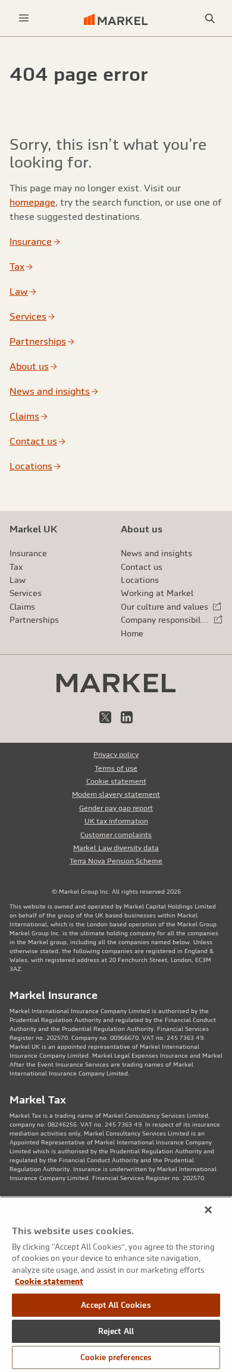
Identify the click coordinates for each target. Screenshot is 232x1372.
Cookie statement (116, 781)
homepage (32, 202)
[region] (116, 1284)
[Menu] (24, 18)
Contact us (33, 441)
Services (28, 316)
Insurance (31, 241)
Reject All (116, 1331)
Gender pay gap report (116, 808)
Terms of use (116, 768)
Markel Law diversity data (116, 848)
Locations (31, 466)
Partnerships (38, 341)
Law (19, 291)
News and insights (50, 391)
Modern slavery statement (116, 794)
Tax (17, 266)
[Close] (208, 1209)
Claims (24, 416)
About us (29, 366)
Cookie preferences (116, 1357)
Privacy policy (116, 754)
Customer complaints (116, 835)
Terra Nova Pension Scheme (116, 861)
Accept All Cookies (116, 1305)
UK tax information (116, 821)
